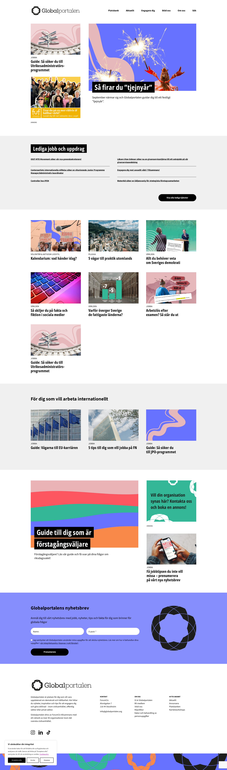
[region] (31, 752)
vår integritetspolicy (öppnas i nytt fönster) (59, 643)
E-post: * (92, 631)
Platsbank (113, 10)
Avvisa (33, 760)
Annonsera (174, 703)
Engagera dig (148, 10)
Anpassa (47, 760)
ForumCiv (56, 714)
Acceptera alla (17, 760)
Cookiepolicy (44, 754)
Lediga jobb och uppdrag (58, 148)
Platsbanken (174, 706)
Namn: (36, 631)
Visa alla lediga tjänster (177, 197)
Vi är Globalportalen (143, 700)
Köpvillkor (139, 709)
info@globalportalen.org (111, 711)
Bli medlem (140, 703)
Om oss (181, 10)
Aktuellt (130, 10)
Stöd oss (166, 10)
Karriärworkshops (177, 709)
